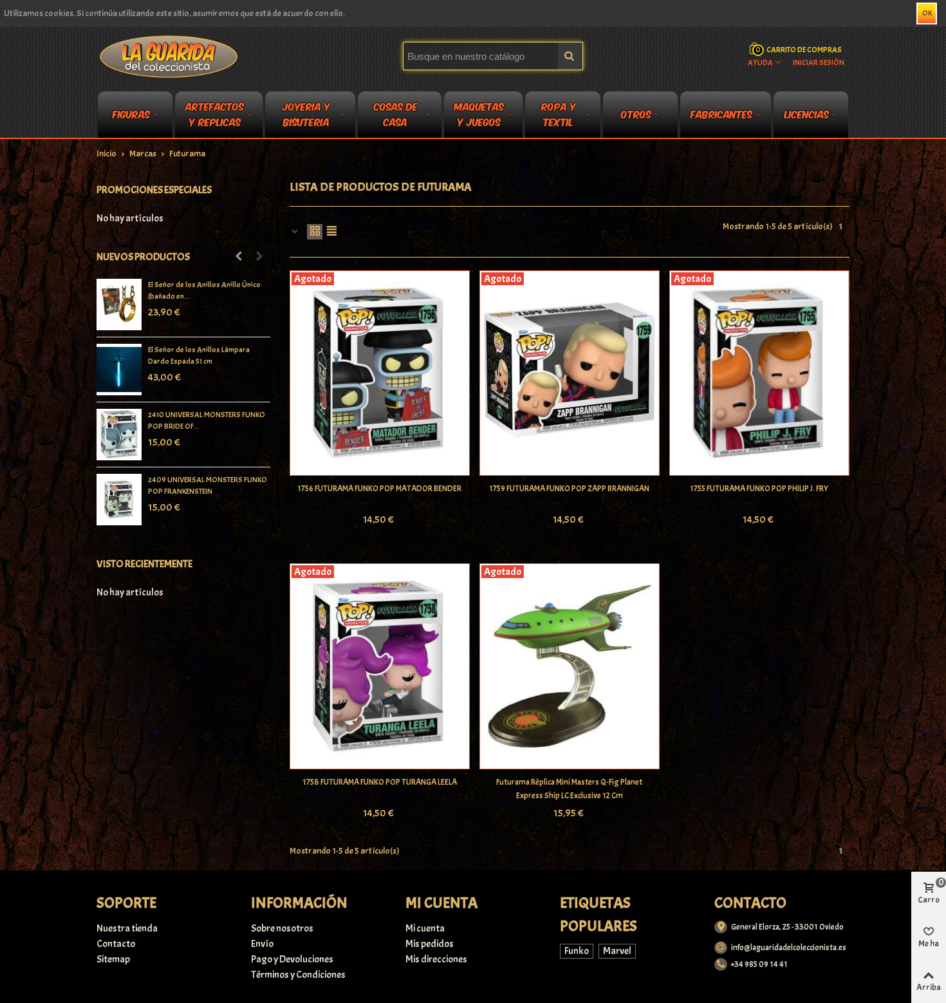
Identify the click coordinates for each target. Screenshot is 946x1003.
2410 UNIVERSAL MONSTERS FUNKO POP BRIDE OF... (206, 420)
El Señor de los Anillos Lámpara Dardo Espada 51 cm (199, 355)
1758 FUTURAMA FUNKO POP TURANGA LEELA (379, 782)
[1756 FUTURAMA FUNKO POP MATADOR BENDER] (380, 373)
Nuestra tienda (127, 928)
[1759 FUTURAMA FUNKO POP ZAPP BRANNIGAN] (569, 373)
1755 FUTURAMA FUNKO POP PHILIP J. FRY (759, 488)
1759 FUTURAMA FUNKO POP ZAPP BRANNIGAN (569, 488)
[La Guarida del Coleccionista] (170, 56)
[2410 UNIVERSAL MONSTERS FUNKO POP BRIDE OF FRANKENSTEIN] (119, 434)
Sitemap (113, 959)
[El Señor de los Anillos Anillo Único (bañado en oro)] (119, 304)
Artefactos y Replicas (214, 116)
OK (927, 13)
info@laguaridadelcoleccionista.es (788, 947)
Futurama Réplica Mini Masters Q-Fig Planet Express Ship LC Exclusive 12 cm (569, 789)
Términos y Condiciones (298, 974)
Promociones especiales (154, 189)
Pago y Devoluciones (292, 959)
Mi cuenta (425, 928)
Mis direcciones (436, 959)
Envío (262, 943)
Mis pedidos (429, 943)
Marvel (617, 950)
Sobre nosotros (282, 928)
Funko (576, 950)
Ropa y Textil (558, 116)
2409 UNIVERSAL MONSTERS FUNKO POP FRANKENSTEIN (207, 485)
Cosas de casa (396, 116)
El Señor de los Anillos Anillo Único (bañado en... (204, 290)
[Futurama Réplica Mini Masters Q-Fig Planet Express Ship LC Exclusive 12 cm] (569, 666)
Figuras (131, 113)
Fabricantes (721, 113)
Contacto (116, 943)
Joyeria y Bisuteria (306, 116)
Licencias (806, 113)
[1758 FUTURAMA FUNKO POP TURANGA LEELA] (380, 666)
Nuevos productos (143, 256)
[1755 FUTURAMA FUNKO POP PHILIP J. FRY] (759, 373)
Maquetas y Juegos (479, 116)
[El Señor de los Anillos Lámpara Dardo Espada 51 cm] (119, 369)
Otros (636, 113)
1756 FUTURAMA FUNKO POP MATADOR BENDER (379, 488)
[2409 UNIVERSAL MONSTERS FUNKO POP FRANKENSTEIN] (119, 499)
